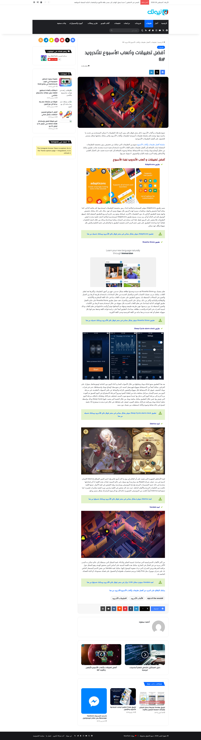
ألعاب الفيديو (105, 23)
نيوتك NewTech (129, 736)
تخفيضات (117, 23)
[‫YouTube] (62, 40)
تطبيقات (149, 23)
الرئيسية (164, 23)
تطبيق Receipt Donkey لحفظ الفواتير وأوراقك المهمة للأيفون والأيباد (152, 708)
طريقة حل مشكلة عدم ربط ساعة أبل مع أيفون (48, 103)
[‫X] (157, 72)
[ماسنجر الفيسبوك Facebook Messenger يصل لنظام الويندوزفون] (94, 701)
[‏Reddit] (119, 608)
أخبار (156, 23)
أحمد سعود (144, 622)
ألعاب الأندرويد (136, 598)
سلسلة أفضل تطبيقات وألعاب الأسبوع (151, 144)
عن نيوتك (69, 736)
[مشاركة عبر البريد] (108, 608)
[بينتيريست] (125, 608)
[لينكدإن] (151, 72)
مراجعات (127, 23)
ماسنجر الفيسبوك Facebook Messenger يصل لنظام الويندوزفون (95, 717)
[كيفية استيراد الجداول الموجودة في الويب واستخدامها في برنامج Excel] (65, 82)
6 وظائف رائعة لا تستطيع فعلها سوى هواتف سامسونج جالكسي (46, 93)
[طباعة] (102, 608)
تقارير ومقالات (93, 23)
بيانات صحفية (61, 23)
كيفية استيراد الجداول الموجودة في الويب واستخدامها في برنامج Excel (47, 82)
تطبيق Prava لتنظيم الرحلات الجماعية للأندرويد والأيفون (123, 708)
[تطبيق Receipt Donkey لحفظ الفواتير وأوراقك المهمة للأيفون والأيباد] (152, 696)
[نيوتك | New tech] (158, 12)
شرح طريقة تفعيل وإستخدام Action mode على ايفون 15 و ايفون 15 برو (47, 124)
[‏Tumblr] (130, 608)
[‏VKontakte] (114, 608)
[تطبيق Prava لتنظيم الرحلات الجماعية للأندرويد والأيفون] (123, 696)
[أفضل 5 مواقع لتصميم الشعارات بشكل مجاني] (65, 114)
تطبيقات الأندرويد (118, 598)
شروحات (138, 23)
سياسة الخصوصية (38, 736)
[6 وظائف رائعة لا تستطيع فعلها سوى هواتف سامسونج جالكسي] (65, 93)
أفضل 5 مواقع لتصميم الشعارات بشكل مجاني (49, 113)
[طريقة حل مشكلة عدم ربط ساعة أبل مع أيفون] (65, 105)
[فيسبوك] (162, 72)
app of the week (154, 598)
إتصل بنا (48, 736)
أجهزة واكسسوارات (76, 23)
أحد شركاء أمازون (58, 736)
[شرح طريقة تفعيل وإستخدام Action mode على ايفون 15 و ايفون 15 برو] (65, 124)
